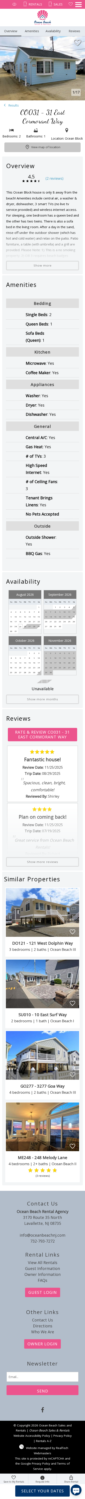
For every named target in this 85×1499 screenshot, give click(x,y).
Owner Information (42, 1274)
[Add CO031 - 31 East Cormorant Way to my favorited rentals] (77, 42)
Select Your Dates (42, 1491)
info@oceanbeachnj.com (42, 1235)
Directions (42, 1325)
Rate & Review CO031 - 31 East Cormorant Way (42, 734)
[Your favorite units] (70, 4)
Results (13, 105)
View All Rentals (42, 1262)
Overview (10, 31)
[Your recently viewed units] (14, 4)
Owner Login (42, 1343)
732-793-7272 (42, 1241)
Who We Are (42, 1331)
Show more (43, 265)
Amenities (32, 31)
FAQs (42, 1280)
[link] (42, 922)
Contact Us (42, 1320)
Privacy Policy (62, 1436)
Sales (58, 4)
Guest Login (42, 1292)
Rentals (35, 4)
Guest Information (42, 1268)
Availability (53, 31)
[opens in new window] (42, 1410)
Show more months (42, 699)
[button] (78, 4)
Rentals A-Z (43, 1441)
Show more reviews (42, 862)
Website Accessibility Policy (32, 1436)
